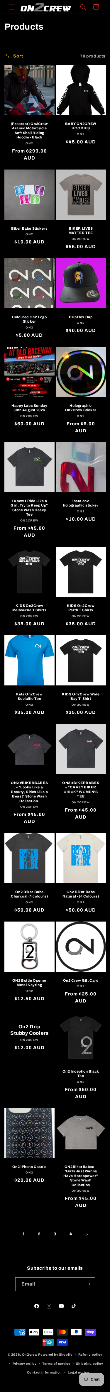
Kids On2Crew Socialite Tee (29, 696)
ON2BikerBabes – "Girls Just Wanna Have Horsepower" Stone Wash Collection (80, 1176)
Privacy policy (25, 1363)
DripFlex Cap (80, 317)
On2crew (30, 1354)
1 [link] (23, 1234)
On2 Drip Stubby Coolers (29, 1030)
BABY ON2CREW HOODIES (80, 126)
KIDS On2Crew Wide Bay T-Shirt (80, 696)
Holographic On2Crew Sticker (80, 407)
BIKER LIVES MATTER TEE (80, 230)
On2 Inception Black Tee (80, 1073)
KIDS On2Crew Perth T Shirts (80, 608)
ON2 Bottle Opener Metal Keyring (29, 982)
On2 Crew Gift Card (80, 980)
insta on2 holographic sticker (80, 503)
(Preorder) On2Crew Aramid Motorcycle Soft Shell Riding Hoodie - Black (29, 131)
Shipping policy (89, 1363)
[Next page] (86, 1234)
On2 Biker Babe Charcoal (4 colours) (29, 894)
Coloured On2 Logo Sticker (29, 319)
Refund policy (90, 1354)
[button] (11, 7)
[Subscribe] (88, 1284)
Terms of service (56, 1363)
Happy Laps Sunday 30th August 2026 (29, 407)
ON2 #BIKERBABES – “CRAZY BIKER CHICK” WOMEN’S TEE (80, 789)
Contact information (44, 1372)
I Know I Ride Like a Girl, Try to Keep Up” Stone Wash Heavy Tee (29, 508)
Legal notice (78, 1372)
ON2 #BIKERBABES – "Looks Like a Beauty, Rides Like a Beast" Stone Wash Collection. (29, 791)
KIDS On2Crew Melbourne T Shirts (29, 608)
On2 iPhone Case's (29, 1167)
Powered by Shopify (55, 1354)
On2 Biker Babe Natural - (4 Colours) (80, 894)
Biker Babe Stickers (29, 228)
